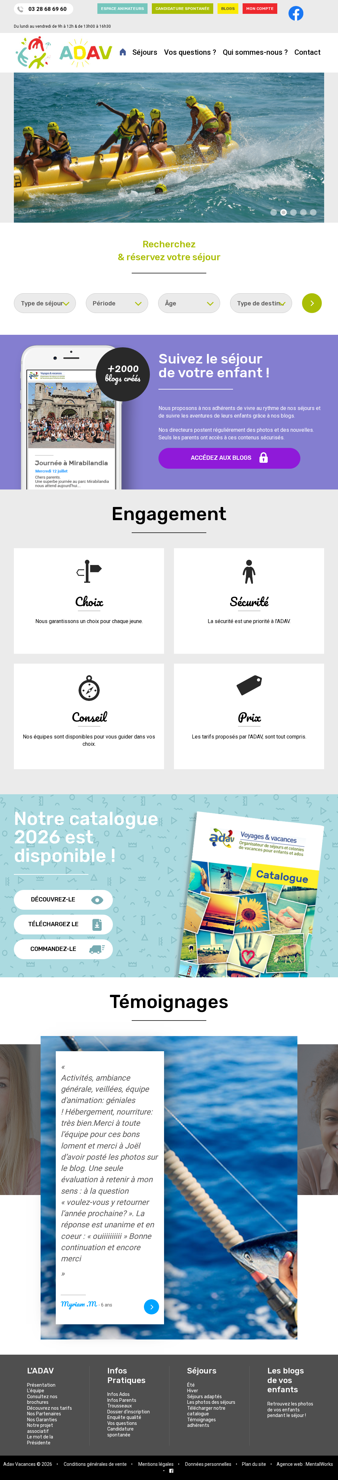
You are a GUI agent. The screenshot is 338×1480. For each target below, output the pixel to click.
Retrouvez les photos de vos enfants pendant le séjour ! (290, 1409)
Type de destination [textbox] (264, 303)
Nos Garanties (42, 1420)
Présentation (41, 1385)
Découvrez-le (53, 899)
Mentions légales (156, 1464)
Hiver (192, 1391)
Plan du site (254, 1464)
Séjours (144, 52)
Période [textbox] (104, 303)
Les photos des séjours (211, 1402)
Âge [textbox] (170, 303)
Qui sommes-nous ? (255, 52)
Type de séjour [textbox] (42, 303)
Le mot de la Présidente (40, 1440)
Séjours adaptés (204, 1397)
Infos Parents (121, 1400)
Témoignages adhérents (201, 1423)
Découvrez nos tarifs (49, 1408)
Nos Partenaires (44, 1414)
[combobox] (45, 303)
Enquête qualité (124, 1417)
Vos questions (122, 1423)
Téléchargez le (53, 924)
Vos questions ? (190, 52)
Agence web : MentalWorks (305, 1464)
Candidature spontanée (120, 1432)
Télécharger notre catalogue (206, 1411)
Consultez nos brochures (42, 1399)
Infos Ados (118, 1394)
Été (191, 1385)
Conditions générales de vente (95, 1464)
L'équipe (35, 1391)
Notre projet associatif (40, 1428)
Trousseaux (119, 1406)
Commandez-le (53, 949)
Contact (307, 52)
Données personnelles (208, 1464)
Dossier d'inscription (128, 1412)
